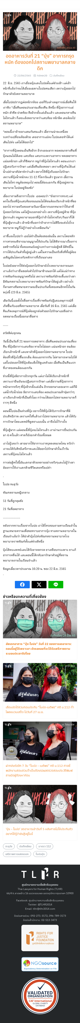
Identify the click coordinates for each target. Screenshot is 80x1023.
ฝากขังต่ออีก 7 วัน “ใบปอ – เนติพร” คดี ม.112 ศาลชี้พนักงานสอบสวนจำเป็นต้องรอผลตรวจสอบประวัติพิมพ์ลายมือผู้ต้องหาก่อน (39, 770)
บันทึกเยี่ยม (58, 75)
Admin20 (42, 75)
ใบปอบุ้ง (40, 854)
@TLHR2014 (45, 904)
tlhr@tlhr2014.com (44, 908)
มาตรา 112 (45, 846)
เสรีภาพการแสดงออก (17, 854)
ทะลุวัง (8, 846)
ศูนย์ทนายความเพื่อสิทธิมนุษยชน (46, 900)
